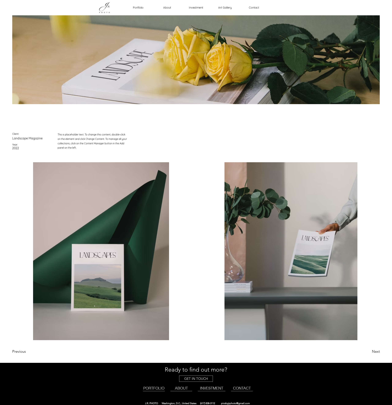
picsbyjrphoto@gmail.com (235, 403)
